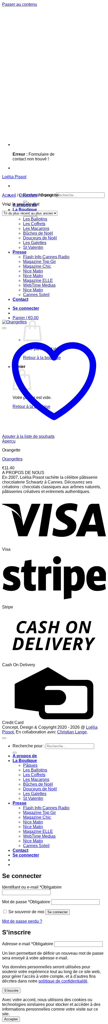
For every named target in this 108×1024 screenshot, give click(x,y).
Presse (19, 252)
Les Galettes (34, 242)
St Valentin (33, 247)
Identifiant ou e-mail (32, 887)
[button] (26, 308)
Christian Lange (72, 732)
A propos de (25, 756)
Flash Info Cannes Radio (46, 257)
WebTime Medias (39, 285)
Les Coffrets (34, 224)
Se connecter (57, 912)
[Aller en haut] (4, 738)
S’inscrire (11, 991)
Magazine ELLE (38, 280)
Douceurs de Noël (40, 238)
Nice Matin (33, 271)
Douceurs (28, 195)
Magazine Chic (37, 266)
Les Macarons (36, 228)
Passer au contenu (19, 4)
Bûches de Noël (38, 233)
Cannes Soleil (36, 294)
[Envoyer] (25, 201)
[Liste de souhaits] (4, 328)
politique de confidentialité (63, 981)
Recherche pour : (29, 746)
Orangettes (12, 459)
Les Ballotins (35, 219)
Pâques (30, 765)
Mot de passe (26, 902)
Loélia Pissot (14, 177)
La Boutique (25, 209)
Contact (20, 299)
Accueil (9, 195)
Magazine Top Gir (39, 261)
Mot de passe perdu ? (22, 921)
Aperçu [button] (8, 441)
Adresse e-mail (27, 944)
